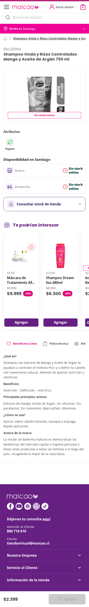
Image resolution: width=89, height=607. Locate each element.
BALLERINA (12, 49)
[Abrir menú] (6, 7)
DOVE (11, 273)
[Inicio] (5, 38)
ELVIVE (50, 273)
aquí (46, 519)
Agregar (70, 599)
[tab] (21, 345)
